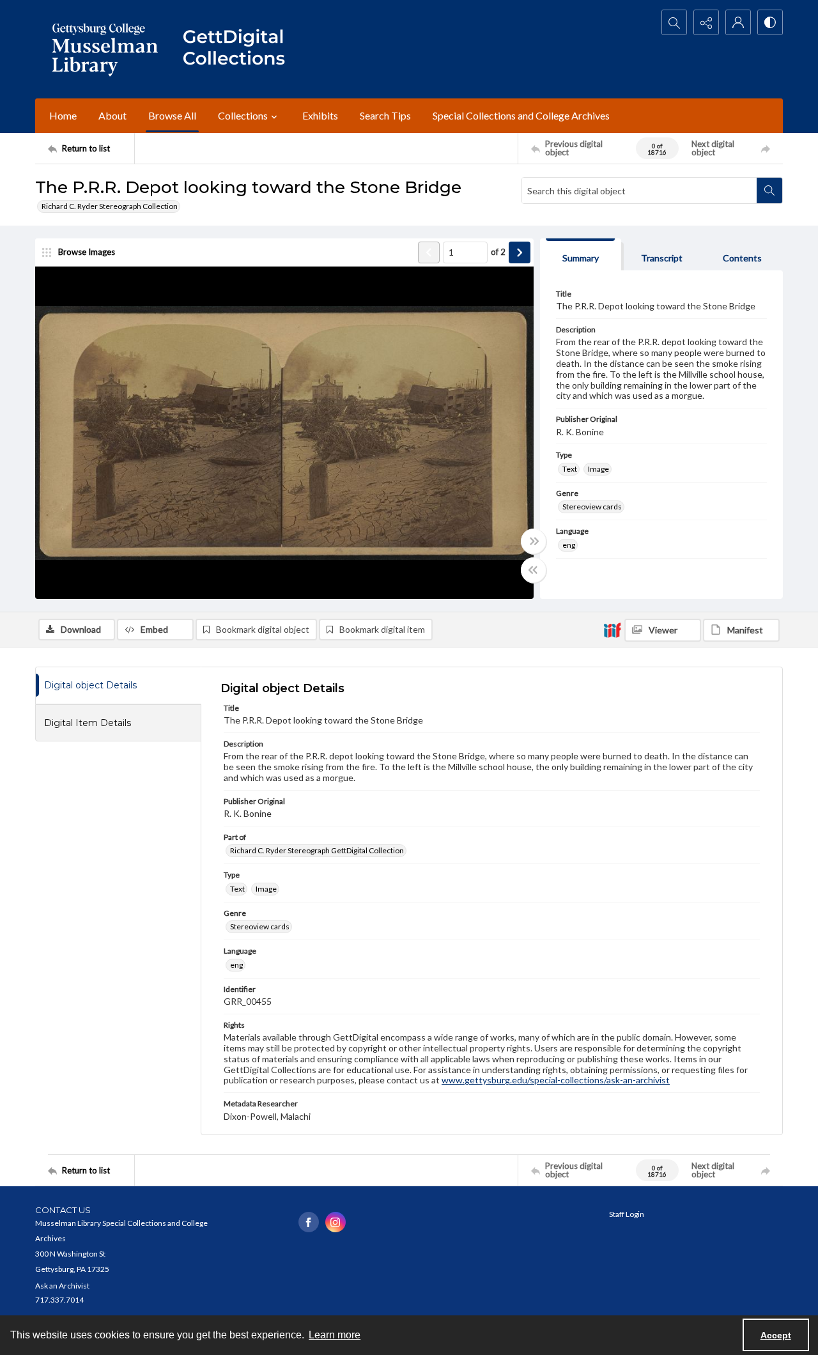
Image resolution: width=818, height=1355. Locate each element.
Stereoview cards (592, 506)
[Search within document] (769, 190)
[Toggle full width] (533, 541)
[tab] (580, 254)
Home (63, 115)
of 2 (498, 252)
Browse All (172, 115)
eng (568, 545)
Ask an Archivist (62, 1285)
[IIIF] (612, 629)
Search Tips (385, 115)
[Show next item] (519, 252)
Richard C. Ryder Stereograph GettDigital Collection (317, 850)
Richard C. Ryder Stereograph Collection (110, 206)
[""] (239, 49)
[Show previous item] (429, 252)
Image (598, 469)
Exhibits (320, 115)
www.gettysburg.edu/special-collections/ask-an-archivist (556, 1079)
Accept (775, 1335)
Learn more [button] (334, 1334)
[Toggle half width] (533, 570)
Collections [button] (243, 115)
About (112, 115)
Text (569, 469)
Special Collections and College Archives (521, 115)
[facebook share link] (308, 1222)
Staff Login (626, 1214)
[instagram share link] (335, 1222)
